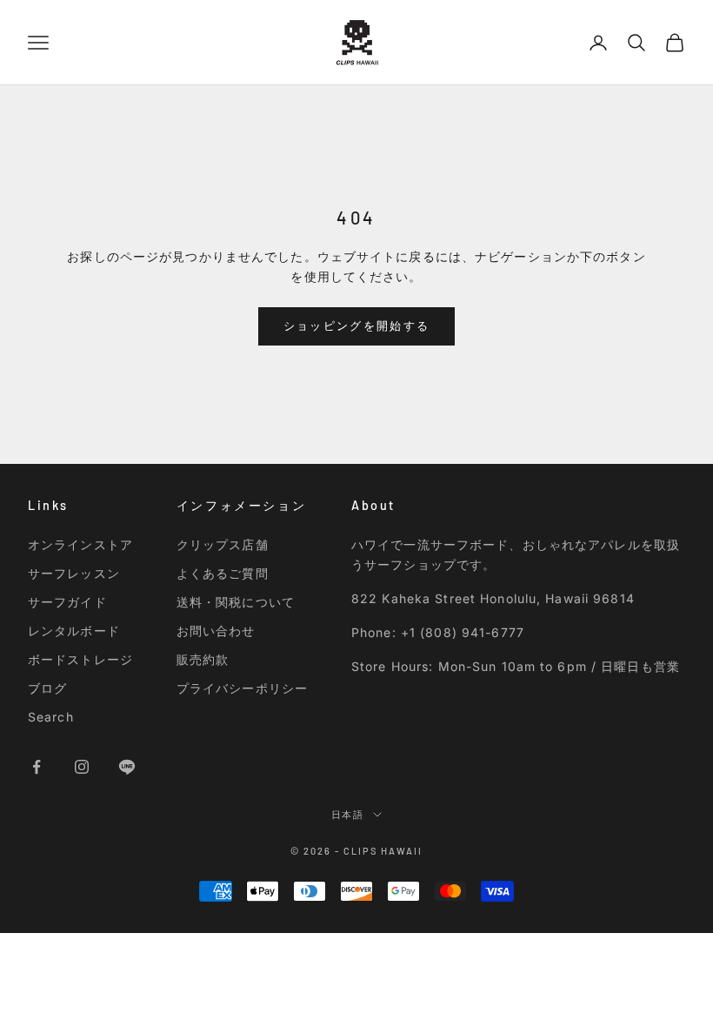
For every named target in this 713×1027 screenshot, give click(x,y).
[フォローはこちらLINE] (127, 766)
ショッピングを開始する (356, 325)
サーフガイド (67, 601)
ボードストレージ (80, 659)
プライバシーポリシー (242, 688)
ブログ (47, 688)
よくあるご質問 (223, 573)
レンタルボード (74, 630)
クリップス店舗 (223, 544)
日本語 (348, 814)
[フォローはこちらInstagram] (81, 766)
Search (51, 716)
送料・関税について (236, 601)
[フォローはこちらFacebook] (36, 766)
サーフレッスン (74, 573)
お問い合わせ (216, 630)
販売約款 (203, 659)
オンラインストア (80, 544)
